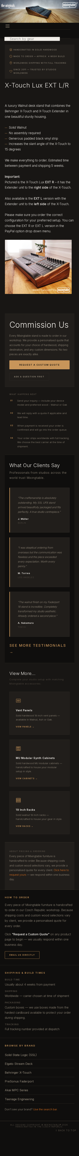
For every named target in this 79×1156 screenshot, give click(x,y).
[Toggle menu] (7, 26)
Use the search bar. (45, 1109)
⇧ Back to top (65, 1130)
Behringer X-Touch (18, 1072)
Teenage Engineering (19, 1099)
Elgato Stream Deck (19, 1064)
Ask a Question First (29, 376)
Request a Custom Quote (39, 364)
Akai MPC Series (16, 1090)
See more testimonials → (37, 648)
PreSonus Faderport (19, 1081)
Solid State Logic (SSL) (21, 1055)
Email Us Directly (22, 955)
